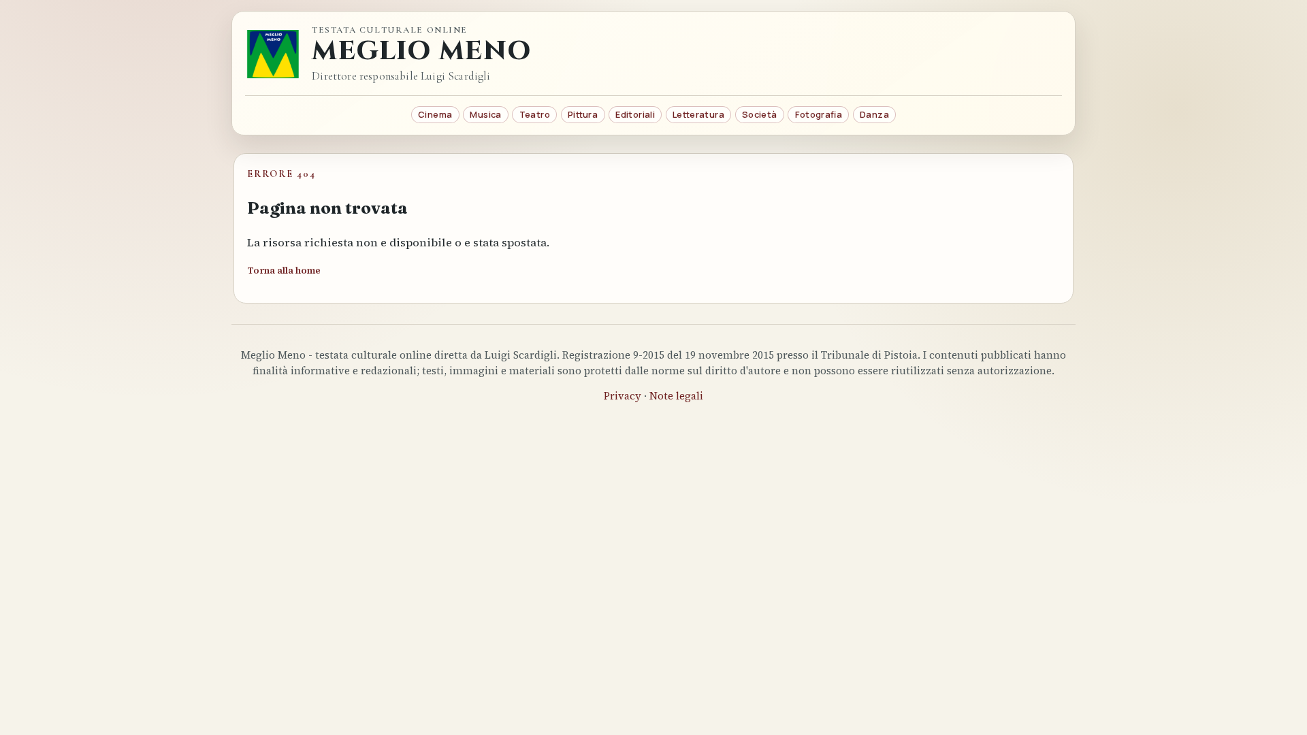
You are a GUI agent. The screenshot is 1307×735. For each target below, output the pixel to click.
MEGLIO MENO (421, 51)
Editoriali (635, 114)
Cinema (435, 114)
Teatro (534, 114)
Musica (485, 114)
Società (759, 114)
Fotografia (818, 114)
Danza (874, 114)
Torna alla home (284, 270)
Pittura (583, 114)
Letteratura (698, 114)
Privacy (622, 396)
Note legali (676, 396)
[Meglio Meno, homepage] (273, 54)
